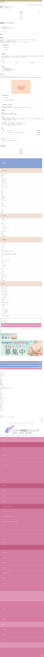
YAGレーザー (2, 255)
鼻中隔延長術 (2, 195)
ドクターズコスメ (2, 401)
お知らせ (41, 366)
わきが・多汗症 (2, 396)
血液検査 (2, 277)
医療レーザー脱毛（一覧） (4, 288)
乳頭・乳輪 (1, 383)
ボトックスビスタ (3, 266)
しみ (0, 390)
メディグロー (2, 307)
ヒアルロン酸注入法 (3, 228)
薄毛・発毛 (1, 399)
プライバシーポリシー (2, 410)
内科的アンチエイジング (6, 542)
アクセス (21, 15)
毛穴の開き (1, 389)
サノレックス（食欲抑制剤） (4, 310)
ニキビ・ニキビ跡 (2, 386)
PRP (1, 269)
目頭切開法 (2, 178)
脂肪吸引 (1, 381)
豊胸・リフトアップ (2, 382)
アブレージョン (3, 246)
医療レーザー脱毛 (2, 395)
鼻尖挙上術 (2, 198)
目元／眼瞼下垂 (2, 374)
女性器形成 (1, 397)
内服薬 (2, 249)
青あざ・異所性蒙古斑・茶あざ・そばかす (5, 387)
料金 (21, 17)
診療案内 (21, 12)
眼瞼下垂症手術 (3, 181)
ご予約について (2, 409)
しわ (0, 391)
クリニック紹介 (2, 0)
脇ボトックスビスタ (3, 296)
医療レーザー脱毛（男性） (4, 291)
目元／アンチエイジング (3, 375)
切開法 (2, 184)
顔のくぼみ (2, 203)
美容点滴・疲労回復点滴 (3, 398)
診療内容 (3, 31)
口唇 (3, 480)
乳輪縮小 (2, 234)
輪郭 (3, 475)
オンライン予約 (21, 18)
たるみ (1, 392)
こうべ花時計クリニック (21, 13)
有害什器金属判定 (3, 280)
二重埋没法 (2, 175)
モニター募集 (1, 408)
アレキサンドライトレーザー (4, 252)
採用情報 (1, 406)
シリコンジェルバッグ (3, 225)
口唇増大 (2, 212)
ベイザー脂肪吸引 (3, 220)
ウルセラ (2, 274)
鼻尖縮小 (2, 192)
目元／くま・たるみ (2, 376)
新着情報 (1, 407)
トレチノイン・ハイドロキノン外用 (5, 260)
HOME (1, 31)
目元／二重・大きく (2, 373)
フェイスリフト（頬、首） (4, 206)
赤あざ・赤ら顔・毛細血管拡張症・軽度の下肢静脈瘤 (6, 388)
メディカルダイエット (2, 400)
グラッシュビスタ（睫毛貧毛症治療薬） (6, 316)
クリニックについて (5, 598)
